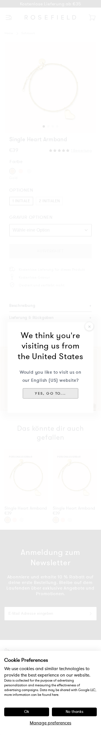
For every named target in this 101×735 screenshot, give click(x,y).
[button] (50, 393)
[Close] (89, 326)
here (55, 694)
